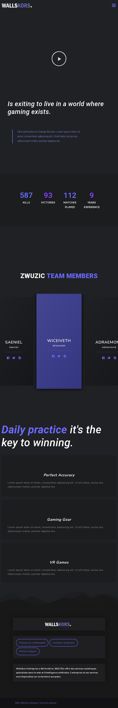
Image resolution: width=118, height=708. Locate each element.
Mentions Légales (27, 651)
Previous (4, 341)
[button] (59, 58)
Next (113, 341)
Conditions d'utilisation (64, 642)
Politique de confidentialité (32, 642)
